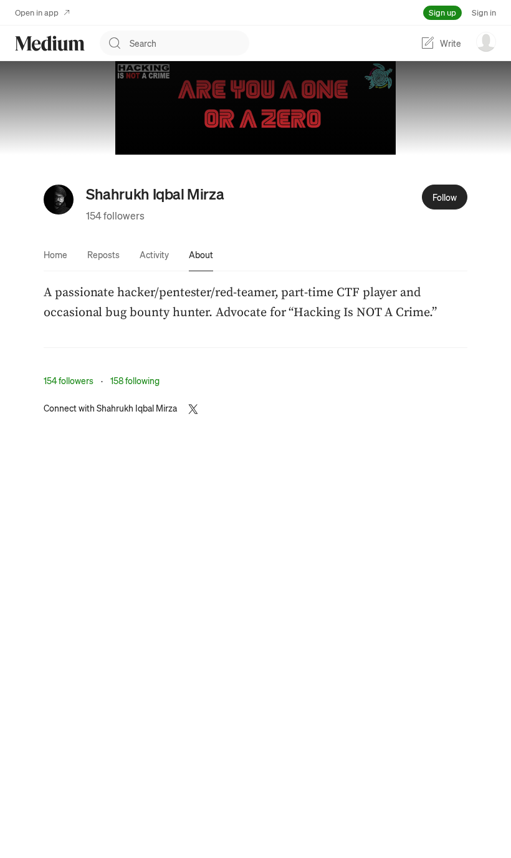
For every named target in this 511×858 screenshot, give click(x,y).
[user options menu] (486, 42)
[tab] (55, 254)
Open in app (37, 12)
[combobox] (189, 43)
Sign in (484, 12)
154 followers (115, 215)
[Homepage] (50, 43)
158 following (135, 380)
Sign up (442, 12)
